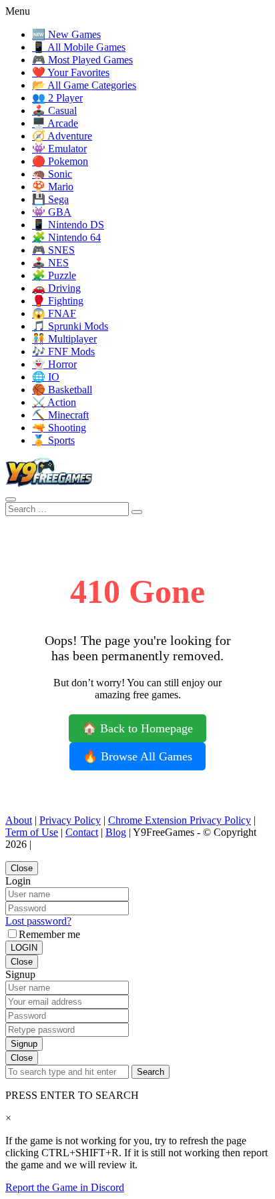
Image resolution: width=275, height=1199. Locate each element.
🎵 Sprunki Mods (70, 326)
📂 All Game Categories (84, 85)
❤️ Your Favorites (70, 72)
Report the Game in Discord (64, 1187)
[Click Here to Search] (136, 512)
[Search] (10, 499)
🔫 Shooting (59, 427)
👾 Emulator (59, 148)
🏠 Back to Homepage (137, 728)
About (18, 820)
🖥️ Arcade (55, 123)
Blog (115, 832)
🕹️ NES (50, 262)
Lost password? (38, 921)
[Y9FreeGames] (49, 483)
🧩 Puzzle (54, 275)
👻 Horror (54, 364)
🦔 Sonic (52, 174)
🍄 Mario (52, 186)
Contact (81, 832)
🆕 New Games (66, 34)
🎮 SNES (53, 250)
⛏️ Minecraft (60, 415)
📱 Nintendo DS (68, 224)
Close (22, 868)
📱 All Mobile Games (78, 47)
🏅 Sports (53, 440)
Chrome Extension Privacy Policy (179, 820)
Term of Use (31, 832)
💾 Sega (50, 199)
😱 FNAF (54, 313)
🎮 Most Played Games (82, 59)
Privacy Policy (70, 820)
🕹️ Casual (54, 110)
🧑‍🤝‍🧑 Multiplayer (64, 338)
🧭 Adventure (62, 136)
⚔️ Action (54, 402)
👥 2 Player (57, 97)
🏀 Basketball (62, 389)
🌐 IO (45, 377)
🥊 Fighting (57, 300)
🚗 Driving (56, 288)
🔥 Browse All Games (137, 756)
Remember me (49, 934)
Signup (24, 1044)
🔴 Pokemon (60, 161)
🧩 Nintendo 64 (66, 237)
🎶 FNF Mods (63, 351)
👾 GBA (51, 212)
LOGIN (24, 948)
